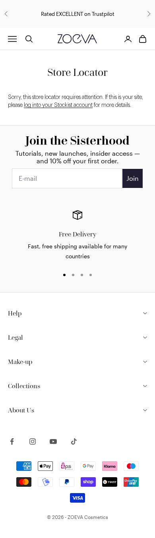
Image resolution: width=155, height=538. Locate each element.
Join (132, 178)
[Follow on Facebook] (12, 441)
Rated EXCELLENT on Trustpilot (77, 14)
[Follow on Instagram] (33, 441)
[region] (77, 235)
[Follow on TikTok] (74, 441)
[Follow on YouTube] (53, 441)
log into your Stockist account (58, 105)
